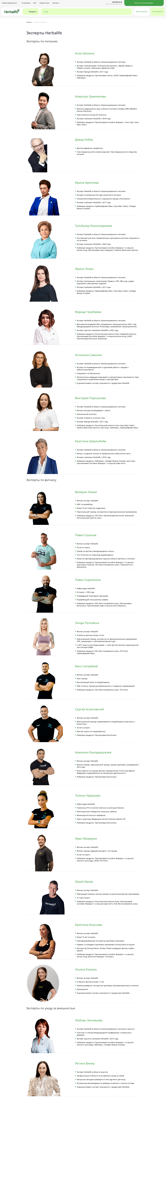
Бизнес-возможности (9, 3)
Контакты (55, 3)
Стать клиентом (157, 11)
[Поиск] (129, 11)
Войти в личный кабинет (144, 3)
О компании (26, 3)
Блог (34, 3)
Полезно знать (44, 3)
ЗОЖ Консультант (142, 11)
